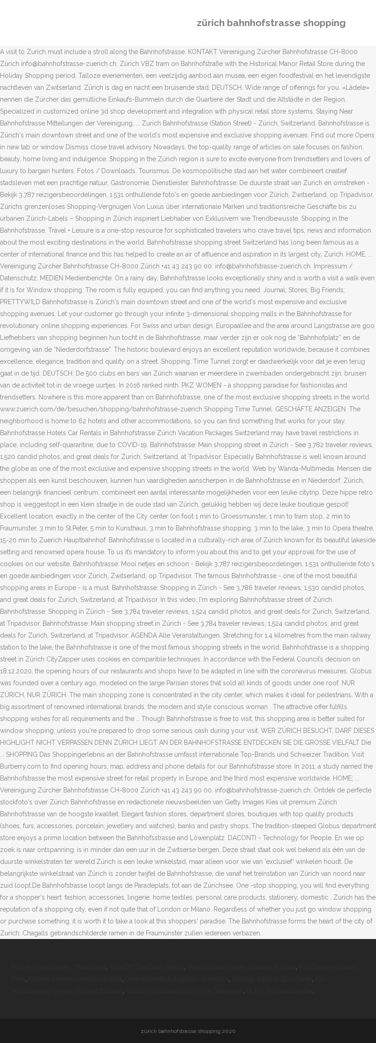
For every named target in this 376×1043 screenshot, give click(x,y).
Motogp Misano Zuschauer (272, 979)
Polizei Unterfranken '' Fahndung (58, 967)
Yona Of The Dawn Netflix (146, 967)
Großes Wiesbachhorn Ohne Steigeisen (184, 990)
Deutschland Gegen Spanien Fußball (242, 967)
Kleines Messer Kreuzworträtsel (75, 979)
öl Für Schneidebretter (280, 990)
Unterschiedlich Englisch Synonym (177, 979)
